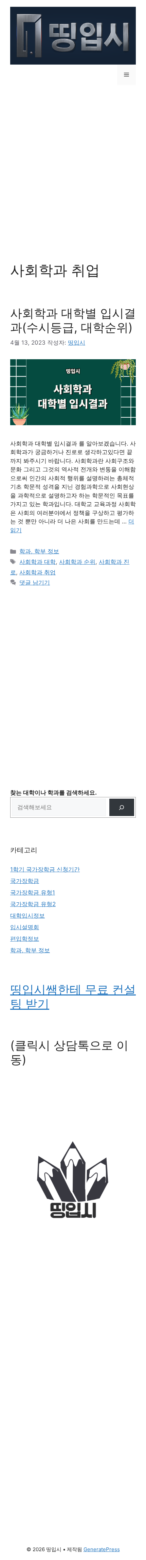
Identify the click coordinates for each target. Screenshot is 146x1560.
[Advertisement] (73, 168)
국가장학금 (24, 881)
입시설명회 (24, 927)
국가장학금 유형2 (33, 904)
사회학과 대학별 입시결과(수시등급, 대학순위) (73, 320)
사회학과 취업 (37, 572)
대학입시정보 (27, 915)
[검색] (121, 807)
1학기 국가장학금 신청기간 (45, 869)
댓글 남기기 (34, 582)
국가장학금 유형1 (32, 892)
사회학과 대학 (37, 561)
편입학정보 (24, 938)
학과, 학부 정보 (39, 551)
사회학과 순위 (77, 561)
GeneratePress (102, 1549)
